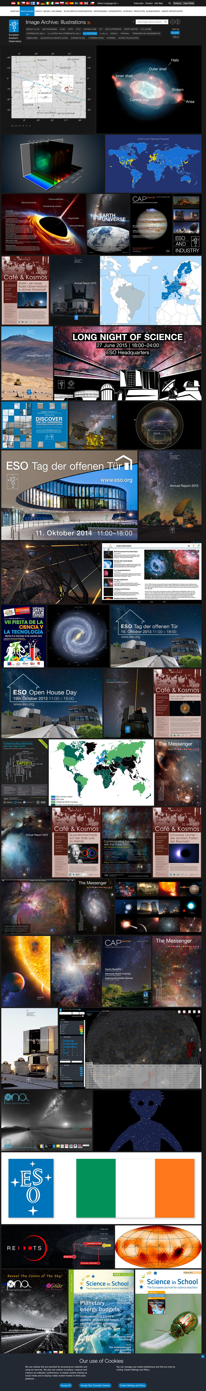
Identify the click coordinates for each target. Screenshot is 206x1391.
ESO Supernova (113, 29)
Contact (149, 3)
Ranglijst (175, 32)
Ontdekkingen (100, 11)
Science (177, 3)
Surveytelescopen (128, 38)
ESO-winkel (57, 11)
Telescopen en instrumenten (78, 11)
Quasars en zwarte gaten (54, 38)
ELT (101, 29)
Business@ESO (153, 11)
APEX (70, 29)
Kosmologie (90, 29)
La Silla (103, 33)
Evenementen (115, 11)
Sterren (111, 38)
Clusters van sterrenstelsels (64, 33)
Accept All (65, 1385)
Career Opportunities (172, 11)
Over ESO (14, 11)
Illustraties (90, 33)
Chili (78, 29)
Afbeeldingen (27, 11)
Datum (176, 37)
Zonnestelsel (78, 38)
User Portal (189, 3)
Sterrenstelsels (36, 33)
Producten (139, 11)
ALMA (62, 29)
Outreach (128, 11)
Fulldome (146, 29)
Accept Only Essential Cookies (95, 1385)
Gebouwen (32, 38)
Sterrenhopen (96, 38)
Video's (38, 11)
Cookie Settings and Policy (132, 1385)
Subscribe (138, 3)
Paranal (125, 33)
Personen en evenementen (146, 33)
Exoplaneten (131, 29)
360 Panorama (49, 29)
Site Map (158, 3)
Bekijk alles (33, 29)
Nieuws (46, 11)
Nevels (114, 33)
